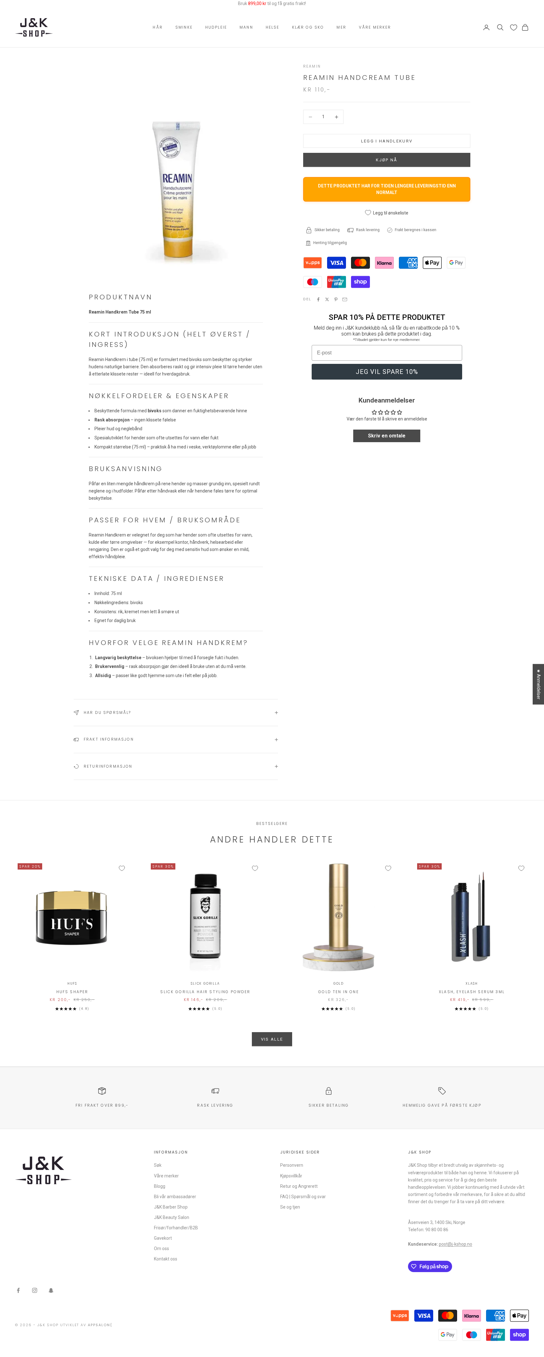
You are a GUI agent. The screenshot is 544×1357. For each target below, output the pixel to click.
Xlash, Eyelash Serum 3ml (472, 991)
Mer (341, 27)
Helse (273, 27)
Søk (158, 1165)
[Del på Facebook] (318, 299)
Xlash (472, 983)
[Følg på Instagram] (34, 1290)
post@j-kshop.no (455, 1244)
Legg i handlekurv (387, 141)
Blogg (159, 1186)
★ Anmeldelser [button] (538, 684)
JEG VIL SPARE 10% (387, 371)
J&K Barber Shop (171, 1207)
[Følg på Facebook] (18, 1290)
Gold (338, 983)
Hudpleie (216, 27)
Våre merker (375, 27)
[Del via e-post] (344, 299)
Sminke (184, 27)
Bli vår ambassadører (175, 1196)
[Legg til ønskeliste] (121, 868)
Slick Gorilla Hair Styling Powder (205, 991)
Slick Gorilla (205, 983)
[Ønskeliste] (513, 27)
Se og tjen (290, 1207)
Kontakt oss (165, 1258)
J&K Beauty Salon (171, 1217)
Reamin (312, 66)
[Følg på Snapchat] (51, 1290)
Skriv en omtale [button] (386, 436)
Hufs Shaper (72, 991)
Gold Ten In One (338, 991)
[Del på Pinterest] (335, 299)
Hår (157, 27)
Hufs (72, 983)
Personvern (291, 1165)
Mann (246, 27)
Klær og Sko (308, 27)
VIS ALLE (272, 1039)
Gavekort (163, 1238)
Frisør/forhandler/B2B (176, 1227)
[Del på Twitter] (327, 299)
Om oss (161, 1248)
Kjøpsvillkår (291, 1175)
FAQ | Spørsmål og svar (303, 1196)
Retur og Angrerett (299, 1186)
